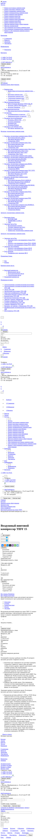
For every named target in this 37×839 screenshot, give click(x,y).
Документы (7, 43)
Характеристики (9, 605)
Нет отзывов (6, 535)
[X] (10, 545)
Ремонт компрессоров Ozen (12, 22)
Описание (7, 602)
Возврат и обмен (6, 767)
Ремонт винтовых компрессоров (14, 9)
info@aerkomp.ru (6, 67)
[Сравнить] (4, 540)
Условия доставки (6, 765)
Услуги (3, 744)
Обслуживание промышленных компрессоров (18, 29)
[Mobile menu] (2, 355)
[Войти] (1, 320)
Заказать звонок (5, 64)
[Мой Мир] (7, 545)
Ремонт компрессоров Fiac (12, 16)
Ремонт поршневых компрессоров (14, 11)
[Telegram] (18, 545)
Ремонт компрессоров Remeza (13, 14)
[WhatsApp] (15, 545)
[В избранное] (4, 537)
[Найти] (7, 342)
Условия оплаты (6, 764)
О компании (8, 38)
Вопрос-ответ (5, 768)
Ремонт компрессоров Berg (12, 21)
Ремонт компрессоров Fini (12, 17)
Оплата (6, 607)
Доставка (7, 608)
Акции (3, 741)
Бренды (3, 742)
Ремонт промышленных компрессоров (16, 13)
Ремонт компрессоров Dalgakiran (14, 19)
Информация (5, 755)
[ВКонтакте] (2, 545)
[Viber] (12, 545)
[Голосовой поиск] (3, 342)
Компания (4, 746)
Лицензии (7, 42)
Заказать (3, 547)
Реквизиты (7, 49)
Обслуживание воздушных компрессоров (17, 27)
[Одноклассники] (5, 545)
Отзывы (6, 603)
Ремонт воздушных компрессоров (14, 8)
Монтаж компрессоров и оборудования (16, 24)
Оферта (3, 811)
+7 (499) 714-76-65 (6, 57)
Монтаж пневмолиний (11, 26)
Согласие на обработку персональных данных (15, 807)
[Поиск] (2, 317)
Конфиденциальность (7, 809)
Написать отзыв (5, 628)
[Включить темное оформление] (3, 81)
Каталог (3, 739)
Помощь (3, 760)
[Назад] (9, 419)
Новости (7, 40)
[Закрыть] (2, 393)
